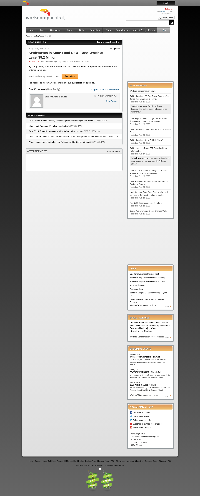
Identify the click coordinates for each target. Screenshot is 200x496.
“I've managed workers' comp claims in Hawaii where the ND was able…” (150, 161)
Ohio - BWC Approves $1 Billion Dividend (47, 126)
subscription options (83, 82)
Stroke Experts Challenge (141, 331)
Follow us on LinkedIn (142, 420)
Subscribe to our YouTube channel (147, 424)
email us (164, 11)
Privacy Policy (103, 461)
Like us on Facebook (141, 413)
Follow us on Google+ (142, 428)
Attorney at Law (136, 289)
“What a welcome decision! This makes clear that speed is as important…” (149, 109)
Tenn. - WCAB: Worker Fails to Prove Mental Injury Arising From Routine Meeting (66, 137)
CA (164, 30)
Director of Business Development (144, 274)
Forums (152, 30)
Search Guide (167, 18)
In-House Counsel (137, 285)
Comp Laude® (123, 30)
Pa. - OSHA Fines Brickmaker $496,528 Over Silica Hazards (56, 131)
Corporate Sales (151, 461)
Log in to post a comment (105, 89)
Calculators (55, 30)
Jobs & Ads (138, 30)
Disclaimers (120, 461)
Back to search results (108, 42)
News (31, 30)
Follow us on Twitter (141, 416)
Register (81, 461)
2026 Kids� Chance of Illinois (143, 385)
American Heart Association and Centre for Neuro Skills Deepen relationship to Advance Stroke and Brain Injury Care (150, 325)
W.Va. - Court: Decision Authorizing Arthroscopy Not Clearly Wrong (59, 142)
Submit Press (91, 461)
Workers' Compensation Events (144, 395)
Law (42, 30)
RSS (169, 461)
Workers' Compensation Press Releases (147, 337)
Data (81, 30)
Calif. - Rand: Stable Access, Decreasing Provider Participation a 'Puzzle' (62, 121)
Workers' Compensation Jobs (143, 305)
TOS (112, 461)
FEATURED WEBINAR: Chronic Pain (146, 372)
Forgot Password (58, 461)
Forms (70, 30)
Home (31, 461)
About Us (46, 461)
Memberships (71, 461)
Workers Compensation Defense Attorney (147, 278)
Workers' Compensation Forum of (145, 357)
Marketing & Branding (135, 461)
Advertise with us (113, 151)
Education (95, 30)
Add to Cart (70, 76)
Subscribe (169, 8)
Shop (108, 30)
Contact (38, 461)
